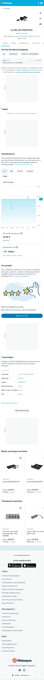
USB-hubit (7, 8)
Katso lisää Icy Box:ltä (9, 403)
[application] (22, 207)
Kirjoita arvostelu (22, 33)
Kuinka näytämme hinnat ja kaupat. (27, 72)
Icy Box (20, 378)
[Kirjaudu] (41, 3)
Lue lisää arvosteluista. (21, 276)
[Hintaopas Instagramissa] (24, 670)
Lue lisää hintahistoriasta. (24, 164)
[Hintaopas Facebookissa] (20, 670)
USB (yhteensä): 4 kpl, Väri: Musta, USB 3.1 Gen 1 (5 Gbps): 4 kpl (22, 37)
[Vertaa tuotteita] (40, 24)
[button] (40, 13)
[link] (12, 474)
